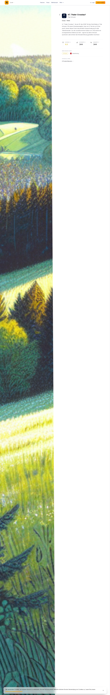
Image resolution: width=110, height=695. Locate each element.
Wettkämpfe (54, 2)
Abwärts (95, 42)
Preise (47, 2)
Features (42, 2)
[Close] (103, 690)
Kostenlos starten (100, 2)
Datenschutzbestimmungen (13, 691)
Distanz (67, 42)
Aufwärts (82, 42)
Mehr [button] (61, 2)
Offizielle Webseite (67, 61)
